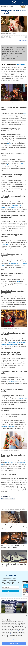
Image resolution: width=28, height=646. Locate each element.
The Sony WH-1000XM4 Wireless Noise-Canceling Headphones (13, 343)
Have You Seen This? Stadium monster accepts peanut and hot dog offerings (14, 527)
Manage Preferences (14, 640)
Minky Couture (10, 6)
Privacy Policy (21, 631)
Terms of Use (7, 594)
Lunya (18, 281)
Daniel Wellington (12, 381)
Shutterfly (5, 426)
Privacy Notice (14, 594)
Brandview (3, 6)
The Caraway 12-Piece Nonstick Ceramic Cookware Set (12, 206)
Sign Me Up (10, 591)
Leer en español (23, 40)
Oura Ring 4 (6, 244)
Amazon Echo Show (10, 463)
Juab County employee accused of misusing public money (12, 546)
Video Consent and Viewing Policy (15, 634)
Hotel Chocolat (23, 399)
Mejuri (9, 144)
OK (26, 615)
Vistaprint (11, 426)
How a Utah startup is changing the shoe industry (13, 565)
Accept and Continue (14, 643)
